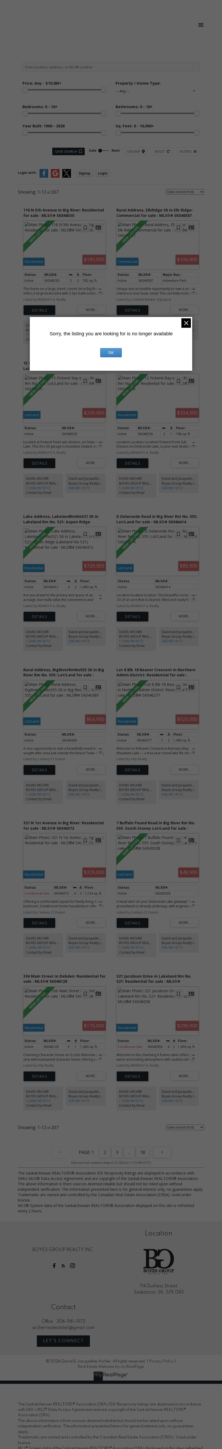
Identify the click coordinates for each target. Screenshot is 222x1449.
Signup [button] (84, 173)
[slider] (25, 89)
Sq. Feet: (135, 125)
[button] (54, 1265)
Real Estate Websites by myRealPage (111, 1367)
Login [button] (102, 173)
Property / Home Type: (138, 83)
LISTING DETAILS (39, 310)
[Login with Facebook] (44, 176)
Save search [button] (66, 151)
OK (111, 352)
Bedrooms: (40, 106)
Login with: (27, 172)
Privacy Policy (161, 1361)
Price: (41, 83)
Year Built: (43, 125)
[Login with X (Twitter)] (66, 176)
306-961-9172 (79, 488)
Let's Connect (63, 1341)
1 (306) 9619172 (38, 488)
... (129, 1152)
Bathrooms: (134, 106)
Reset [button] (160, 151)
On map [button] (133, 151)
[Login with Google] (55, 176)
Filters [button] (186, 151)
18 (142, 1152)
